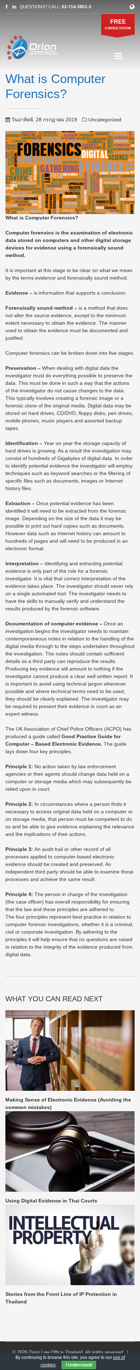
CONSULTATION (118, 24)
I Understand (79, 1364)
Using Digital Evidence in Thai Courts (51, 1201)
